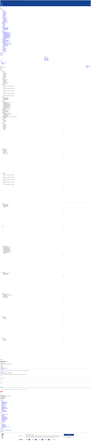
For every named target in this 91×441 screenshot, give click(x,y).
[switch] (36, 439)
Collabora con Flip (4, 420)
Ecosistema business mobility (5, 414)
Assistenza (3, 409)
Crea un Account (2, 53)
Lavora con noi (3, 406)
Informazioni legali (4, 425)
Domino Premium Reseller (88, 1)
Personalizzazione (4, 416)
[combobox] (3, 67)
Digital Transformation (4, 419)
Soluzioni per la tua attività (5, 417)
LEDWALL (3, 203)
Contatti (86, 2)
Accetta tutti (68, 434)
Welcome (87, 65)
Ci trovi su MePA (4, 410)
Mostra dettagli (53, 439)
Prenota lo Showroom (4, 402)
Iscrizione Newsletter (4, 411)
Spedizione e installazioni (4, 408)
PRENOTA (1, 61)
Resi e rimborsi (3, 427)
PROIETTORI (3, 272)
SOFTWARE (3, 293)
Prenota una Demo (4, 403)
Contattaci (3, 401)
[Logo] (1, 70)
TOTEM (3, 148)
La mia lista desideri (88, 66)
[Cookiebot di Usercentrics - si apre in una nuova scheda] (21, 439)
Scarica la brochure (4, 405)
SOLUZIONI (3, 316)
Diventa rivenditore (4, 62)
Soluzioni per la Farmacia (4, 418)
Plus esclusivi (3, 421)
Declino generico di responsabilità (5, 426)
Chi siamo (3, 404)
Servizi (2, 415)
